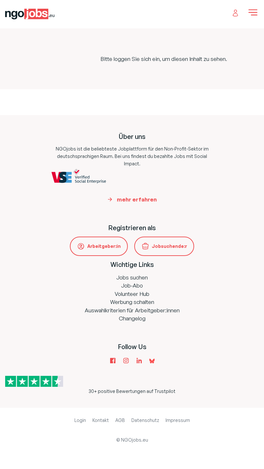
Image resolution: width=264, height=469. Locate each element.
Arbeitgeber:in (104, 246)
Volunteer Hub (132, 293)
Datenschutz (145, 420)
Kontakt (100, 420)
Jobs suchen (132, 277)
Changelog (132, 318)
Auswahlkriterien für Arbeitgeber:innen (132, 310)
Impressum (177, 420)
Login (80, 420)
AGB (120, 420)
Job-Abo (132, 285)
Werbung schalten (132, 301)
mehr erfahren (137, 199)
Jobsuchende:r (169, 246)
